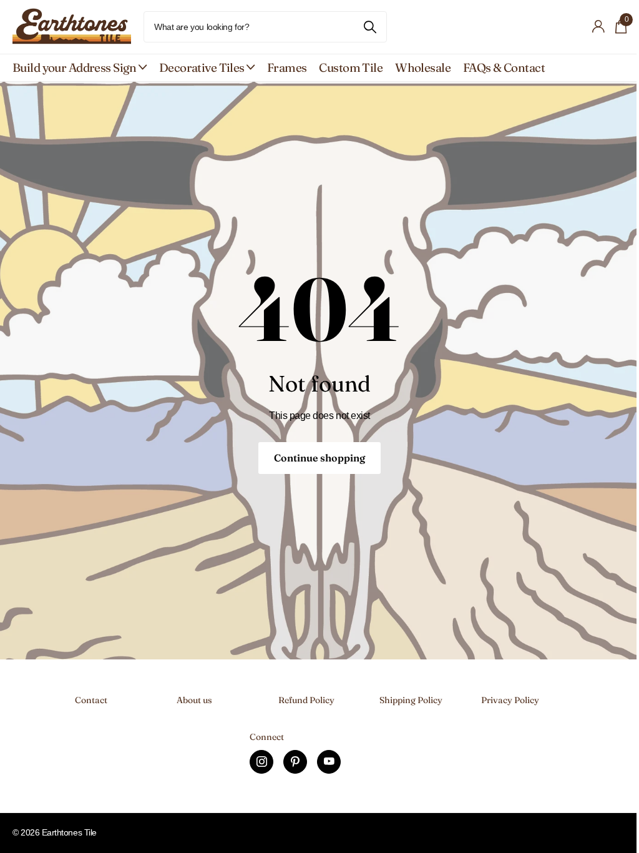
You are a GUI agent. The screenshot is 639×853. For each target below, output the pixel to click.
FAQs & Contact (504, 67)
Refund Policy (306, 700)
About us (194, 700)
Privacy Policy (510, 700)
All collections (79, 68)
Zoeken (370, 26)
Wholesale (423, 67)
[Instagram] (261, 762)
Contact (91, 700)
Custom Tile (351, 67)
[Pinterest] (295, 762)
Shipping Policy (410, 700)
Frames (287, 67)
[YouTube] (329, 762)
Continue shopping (319, 457)
